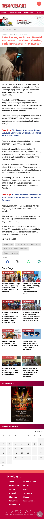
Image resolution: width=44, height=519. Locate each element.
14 (34, 449)
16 (3, 453)
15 (41, 449)
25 (16, 458)
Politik (38, 13)
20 (28, 453)
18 (16, 453)
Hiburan (26, 497)
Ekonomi (12, 489)
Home (3, 13)
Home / (4, 29)
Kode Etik (35, 513)
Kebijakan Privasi (18, 514)
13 (28, 449)
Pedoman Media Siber (25, 513)
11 (16, 449)
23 (3, 458)
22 (41, 453)
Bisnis (25, 489)
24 (9, 458)
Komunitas (13, 501)
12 (22, 449)
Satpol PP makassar (11, 253)
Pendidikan (28, 13)
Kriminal (12, 493)
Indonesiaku (14, 505)
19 (22, 453)
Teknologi (27, 493)
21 (34, 453)
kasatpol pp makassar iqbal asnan (28, 244)
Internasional (29, 501)
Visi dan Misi (8, 514)
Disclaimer (14, 513)
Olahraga (13, 497)
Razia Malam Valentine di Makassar (16, 249)
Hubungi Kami (34, 514)
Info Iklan (26, 514)
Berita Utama (8, 244)
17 (9, 453)
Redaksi (8, 513)
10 (9, 449)
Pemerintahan (15, 13)
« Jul (2, 466)
